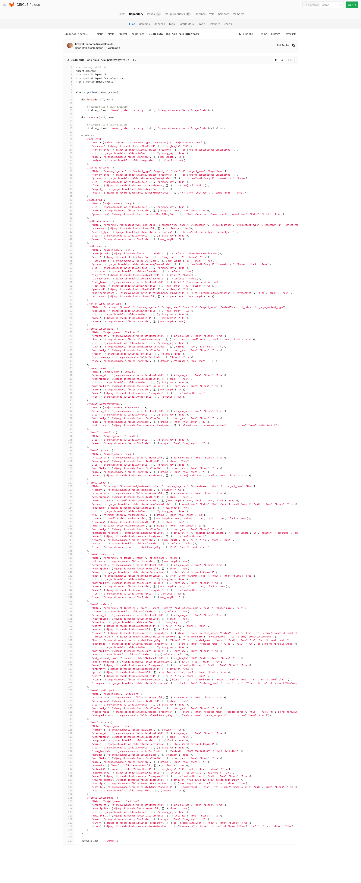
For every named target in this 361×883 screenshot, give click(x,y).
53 (71, 253)
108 (70, 450)
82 (71, 357)
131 (70, 533)
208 (70, 808)
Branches (159, 23)
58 (71, 271)
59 (71, 275)
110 (70, 457)
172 (70, 679)
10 (71, 99)
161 (70, 640)
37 (71, 196)
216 (70, 837)
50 (71, 243)
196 (70, 765)
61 (71, 282)
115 (70, 475)
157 (70, 626)
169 (70, 669)
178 (70, 701)
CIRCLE (23, 5)
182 (70, 715)
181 (70, 712)
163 (70, 647)
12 (71, 107)
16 (71, 121)
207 (70, 805)
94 (71, 400)
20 (71, 135)
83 (71, 361)
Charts (228, 23)
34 (71, 185)
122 (70, 500)
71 (71, 318)
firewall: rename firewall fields (94, 44)
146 (70, 586)
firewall (123, 33)
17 (71, 124)
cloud (36, 5)
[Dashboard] (11, 6)
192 (70, 751)
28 (71, 164)
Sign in (352, 4)
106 (70, 443)
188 (70, 737)
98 (71, 414)
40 (71, 207)
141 (70, 568)
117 (70, 482)
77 (71, 339)
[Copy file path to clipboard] (134, 60)
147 (70, 590)
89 (71, 382)
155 (70, 618)
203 (70, 790)
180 (70, 708)
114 (70, 472)
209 (70, 812)
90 (71, 386)
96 (71, 407)
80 (71, 350)
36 (71, 192)
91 (71, 389)
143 (70, 576)
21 (71, 139)
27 (71, 160)
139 (70, 561)
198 (70, 772)
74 (71, 328)
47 (71, 232)
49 (71, 239)
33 (71, 182)
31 (71, 175)
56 (71, 264)
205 (70, 798)
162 (70, 644)
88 (71, 379)
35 (71, 189)
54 (71, 257)
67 (71, 303)
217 (70, 840)
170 (70, 672)
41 (71, 210)
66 (71, 300)
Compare (214, 23)
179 (70, 704)
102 (70, 429)
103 (70, 432)
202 (70, 787)
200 (70, 780)
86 (71, 371)
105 (70, 439)
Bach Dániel (82, 47)
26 (71, 157)
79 (71, 346)
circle (111, 33)
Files (132, 23)
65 (71, 296)
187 (70, 733)
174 (70, 687)
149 (70, 597)
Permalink (290, 33)
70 (71, 314)
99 (71, 418)
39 (71, 203)
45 (71, 225)
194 (70, 758)
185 (70, 726)
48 (71, 235)
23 (71, 146)
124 (70, 508)
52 (71, 250)
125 (70, 511)
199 (70, 776)
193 (70, 755)
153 (70, 611)
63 (71, 289)
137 (70, 554)
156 (70, 622)
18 (71, 128)
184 (70, 722)
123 (70, 504)
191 (70, 747)
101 (70, 425)
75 (71, 332)
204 (70, 794)
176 (70, 694)
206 (70, 801)
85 (71, 368)
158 (70, 629)
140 (70, 565)
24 (71, 149)
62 (71, 286)
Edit (290, 59)
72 (71, 321)
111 (70, 461)
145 (70, 583)
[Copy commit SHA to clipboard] (293, 45)
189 (70, 740)
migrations (138, 33)
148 (70, 593)
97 (71, 411)
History (275, 33)
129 (70, 525)
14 (71, 114)
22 (71, 142)
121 (70, 497)
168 (70, 665)
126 (70, 515)
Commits (144, 23)
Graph (201, 23)
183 (70, 719)
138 (70, 558)
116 (70, 479)
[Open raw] (282, 60)
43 (71, 218)
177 (70, 697)
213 (70, 826)
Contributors (186, 23)
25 (71, 153)
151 (70, 604)
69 (71, 311)
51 (71, 246)
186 (70, 729)
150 (70, 601)
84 (71, 364)
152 (70, 608)
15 (71, 117)
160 (70, 636)
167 (70, 661)
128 (70, 522)
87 (71, 375)
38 (71, 200)
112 (70, 465)
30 (71, 171)
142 (70, 572)
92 (71, 393)
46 (71, 228)
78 (71, 343)
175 (70, 690)
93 (71, 397)
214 (70, 830)
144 (70, 579)
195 (70, 762)
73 (71, 325)
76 (71, 336)
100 (70, 422)
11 (71, 103)
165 (70, 654)
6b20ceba (283, 45)
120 (70, 493)
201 (70, 783)
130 (70, 529)
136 (70, 550)
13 (71, 110)
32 (71, 178)
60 (71, 278)
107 (70, 447)
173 (70, 683)
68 (71, 307)
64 (71, 293)
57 (71, 268)
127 (70, 518)
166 (70, 658)
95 (71, 404)
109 (70, 454)
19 (71, 132)
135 (70, 547)
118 (70, 486)
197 (70, 769)
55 (71, 260)
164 (70, 651)
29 (71, 167)
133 (70, 540)
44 (71, 221)
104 (70, 436)
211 (70, 819)
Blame (263, 33)
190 (70, 744)
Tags (172, 23)
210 (70, 815)
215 (70, 833)
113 (70, 468)
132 (70, 536)
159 (70, 633)
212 (70, 823)
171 (70, 676)
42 (71, 214)
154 (70, 615)
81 (71, 354)
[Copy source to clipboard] (276, 60)
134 (70, 543)
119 (70, 490)
